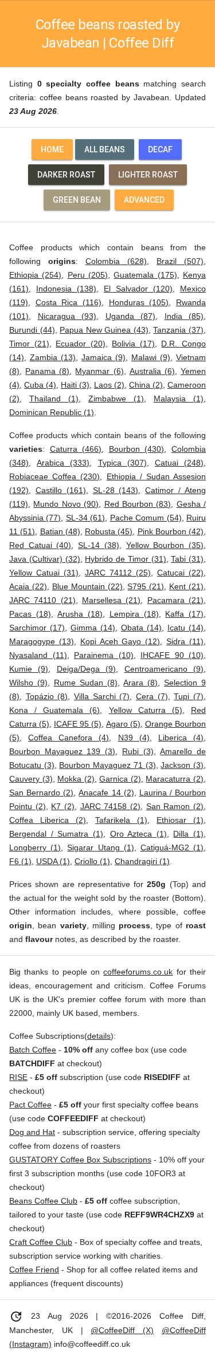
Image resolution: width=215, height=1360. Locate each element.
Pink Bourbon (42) (171, 531)
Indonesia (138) (66, 288)
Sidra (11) (185, 641)
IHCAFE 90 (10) (172, 655)
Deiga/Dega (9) (86, 668)
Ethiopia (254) (35, 274)
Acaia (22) (28, 586)
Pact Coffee (30, 1104)
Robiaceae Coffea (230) (54, 476)
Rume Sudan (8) (86, 682)
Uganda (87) (130, 316)
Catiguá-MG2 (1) (172, 847)
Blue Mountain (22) (87, 586)
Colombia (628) (116, 261)
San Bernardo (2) (41, 792)
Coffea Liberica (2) (47, 820)
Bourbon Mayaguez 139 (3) (62, 751)
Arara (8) (140, 682)
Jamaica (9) (103, 357)
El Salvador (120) (138, 288)
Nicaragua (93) (67, 316)
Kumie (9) (28, 668)
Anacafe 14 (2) (106, 792)
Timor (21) (29, 343)
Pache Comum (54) (146, 517)
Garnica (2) (120, 778)
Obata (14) (141, 627)
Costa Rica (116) (68, 302)
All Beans (104, 149)
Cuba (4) (40, 384)
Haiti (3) (75, 384)
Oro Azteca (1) (138, 833)
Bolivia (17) (133, 343)
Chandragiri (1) (142, 861)
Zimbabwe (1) (116, 398)
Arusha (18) (80, 613)
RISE (18, 1077)
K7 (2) (63, 806)
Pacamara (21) (175, 600)
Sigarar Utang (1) (100, 847)
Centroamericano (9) (164, 668)
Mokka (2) (76, 778)
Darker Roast (66, 174)
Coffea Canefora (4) (68, 737)
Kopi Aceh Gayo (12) (120, 641)
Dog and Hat (32, 1132)
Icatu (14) (185, 627)
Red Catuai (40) (40, 545)
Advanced (144, 199)
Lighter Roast (148, 174)
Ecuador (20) (80, 343)
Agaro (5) (123, 723)
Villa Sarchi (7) (102, 696)
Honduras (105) (139, 302)
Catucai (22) (180, 572)
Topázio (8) (47, 696)
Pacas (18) (30, 613)
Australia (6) (152, 371)
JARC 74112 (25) (118, 572)
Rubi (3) (138, 751)
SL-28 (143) (116, 490)
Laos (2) (109, 384)
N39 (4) (134, 737)
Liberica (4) (181, 737)
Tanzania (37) (178, 329)
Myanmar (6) (99, 371)
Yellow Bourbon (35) (165, 545)
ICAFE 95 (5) (77, 723)
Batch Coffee (32, 1049)
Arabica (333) (63, 462)
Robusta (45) (108, 531)
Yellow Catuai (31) (44, 572)
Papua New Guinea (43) (104, 329)
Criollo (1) (92, 861)
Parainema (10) (104, 655)
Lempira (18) (134, 613)
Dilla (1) (188, 833)
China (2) (146, 384)
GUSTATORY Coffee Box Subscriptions (80, 1159)
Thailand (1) (54, 398)
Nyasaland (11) (38, 655)
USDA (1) (53, 861)
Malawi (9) (150, 357)
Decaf (160, 149)
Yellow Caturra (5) (145, 710)
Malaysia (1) (179, 398)
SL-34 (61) (85, 517)
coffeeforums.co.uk (138, 971)
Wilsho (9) (28, 682)
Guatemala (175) (145, 274)
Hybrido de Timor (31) (125, 558)
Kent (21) (186, 586)
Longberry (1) (35, 847)
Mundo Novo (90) (66, 503)
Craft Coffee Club (40, 1242)
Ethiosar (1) (180, 820)
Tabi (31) (187, 558)
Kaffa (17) (184, 613)
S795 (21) (145, 586)
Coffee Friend (34, 1269)
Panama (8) (47, 371)
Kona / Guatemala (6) (54, 710)
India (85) (184, 316)
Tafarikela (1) (121, 820)
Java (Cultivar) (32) (44, 558)
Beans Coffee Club (43, 1200)
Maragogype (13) (41, 641)
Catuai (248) (179, 462)
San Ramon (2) (175, 806)
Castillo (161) (61, 490)
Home (52, 149)
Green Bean (77, 199)
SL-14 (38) (98, 545)
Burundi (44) (32, 329)
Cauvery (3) (31, 778)
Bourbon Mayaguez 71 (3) (107, 765)
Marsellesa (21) (111, 600)
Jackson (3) (182, 765)
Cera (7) (152, 696)
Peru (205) (88, 274)
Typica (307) (122, 462)
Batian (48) (60, 531)
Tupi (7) (189, 696)
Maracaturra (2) (175, 778)
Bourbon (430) (137, 449)
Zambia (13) (53, 357)
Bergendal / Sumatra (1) (56, 833)
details (99, 1035)
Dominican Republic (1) (51, 412)
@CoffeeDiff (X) (122, 1330)
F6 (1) (20, 861)
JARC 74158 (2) (110, 806)
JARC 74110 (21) (42, 600)
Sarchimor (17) (37, 627)
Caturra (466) (76, 449)
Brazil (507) (180, 261)
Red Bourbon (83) (137, 503)
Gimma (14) (93, 627)
